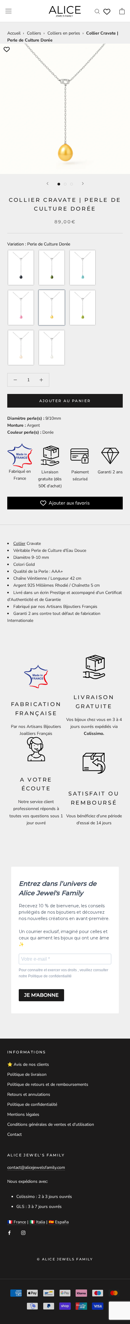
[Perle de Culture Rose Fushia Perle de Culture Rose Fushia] (20, 307)
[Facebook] (9, 1232)
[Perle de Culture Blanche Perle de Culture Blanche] (51, 347)
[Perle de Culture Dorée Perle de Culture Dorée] (51, 307)
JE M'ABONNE (41, 995)
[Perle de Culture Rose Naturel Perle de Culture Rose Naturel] (20, 347)
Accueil (14, 33)
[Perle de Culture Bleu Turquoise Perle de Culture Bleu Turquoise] (82, 267)
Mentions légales (23, 1114)
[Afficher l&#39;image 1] (58, 184)
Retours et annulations (28, 1094)
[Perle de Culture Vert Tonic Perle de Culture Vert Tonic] (82, 307)
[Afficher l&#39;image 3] (71, 184)
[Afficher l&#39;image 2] (65, 184)
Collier (19, 543)
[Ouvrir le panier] (122, 11)
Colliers (34, 33)
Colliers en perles (63, 33)
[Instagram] (23, 1232)
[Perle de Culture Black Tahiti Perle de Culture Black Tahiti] (20, 267)
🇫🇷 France (16, 1222)
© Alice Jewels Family (65, 1259)
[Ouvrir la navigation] (8, 11)
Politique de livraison (27, 1074)
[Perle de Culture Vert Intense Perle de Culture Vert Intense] (51, 267)
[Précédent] (47, 183)
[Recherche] (97, 11)
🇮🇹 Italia (37, 1222)
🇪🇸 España (59, 1222)
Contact (14, 1134)
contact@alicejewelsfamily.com (36, 1167)
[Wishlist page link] (106, 11)
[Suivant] (83, 183)
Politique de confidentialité (32, 1104)
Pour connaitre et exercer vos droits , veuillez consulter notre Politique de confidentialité (63, 973)
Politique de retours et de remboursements (47, 1084)
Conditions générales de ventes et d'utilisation (50, 1124)
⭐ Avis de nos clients (28, 1064)
